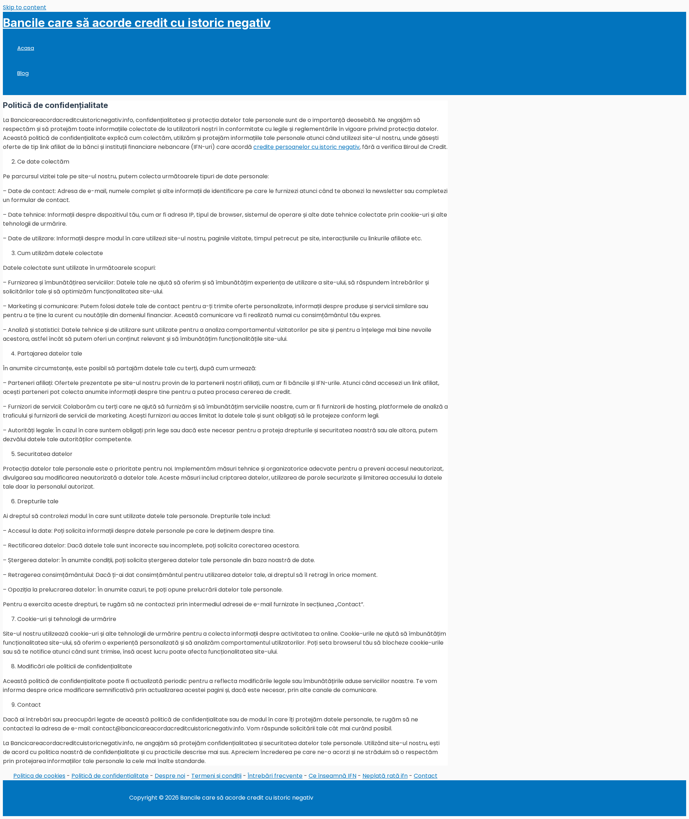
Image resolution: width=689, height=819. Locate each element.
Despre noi (170, 776)
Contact (425, 776)
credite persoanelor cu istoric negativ (306, 147)
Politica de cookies (39, 776)
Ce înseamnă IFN (332, 776)
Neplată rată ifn (385, 776)
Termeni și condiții (216, 776)
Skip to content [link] (24, 7)
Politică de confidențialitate (110, 776)
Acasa (25, 48)
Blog (23, 73)
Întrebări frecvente (275, 776)
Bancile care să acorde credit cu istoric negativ (137, 22)
